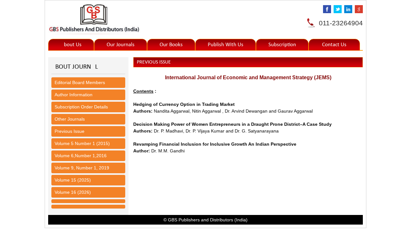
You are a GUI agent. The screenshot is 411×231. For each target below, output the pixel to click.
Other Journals (70, 119)
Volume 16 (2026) (73, 192)
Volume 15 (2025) (73, 180)
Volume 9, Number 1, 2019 (82, 167)
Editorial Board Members (80, 82)
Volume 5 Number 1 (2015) (82, 143)
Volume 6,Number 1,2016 (81, 155)
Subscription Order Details (81, 106)
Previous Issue (69, 131)
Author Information (73, 94)
